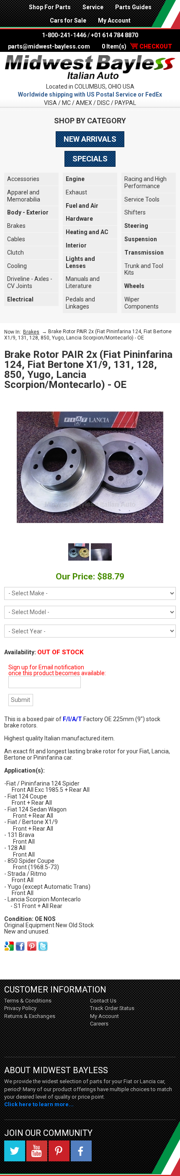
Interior (76, 245)
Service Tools (141, 199)
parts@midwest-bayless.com (49, 46)
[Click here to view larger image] (90, 467)
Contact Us (103, 1000)
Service (92, 7)
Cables (16, 239)
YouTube (36, 1150)
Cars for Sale (68, 20)
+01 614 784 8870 (114, 35)
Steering (136, 225)
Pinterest (59, 1150)
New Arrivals (90, 139)
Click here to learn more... (39, 1104)
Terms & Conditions (27, 1000)
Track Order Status (112, 1008)
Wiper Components (141, 303)
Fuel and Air (82, 205)
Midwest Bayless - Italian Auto (90, 67)
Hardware (79, 218)
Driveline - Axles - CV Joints (29, 282)
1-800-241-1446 (64, 35)
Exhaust (76, 192)
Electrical (20, 299)
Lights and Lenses (80, 262)
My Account (114, 20)
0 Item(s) (137, 46)
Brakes (16, 225)
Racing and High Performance (145, 182)
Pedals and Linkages (80, 303)
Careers (99, 1023)
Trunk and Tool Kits (143, 269)
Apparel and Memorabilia (23, 196)
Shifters (135, 212)
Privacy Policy (20, 1008)
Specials (90, 158)
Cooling (17, 266)
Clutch (15, 252)
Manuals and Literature (83, 282)
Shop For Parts (50, 7)
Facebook (81, 1150)
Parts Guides (133, 7)
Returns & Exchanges (29, 1016)
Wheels (134, 286)
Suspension (140, 239)
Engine (75, 179)
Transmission (144, 252)
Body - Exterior (28, 212)
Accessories (23, 179)
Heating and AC (87, 232)
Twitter (14, 1150)
